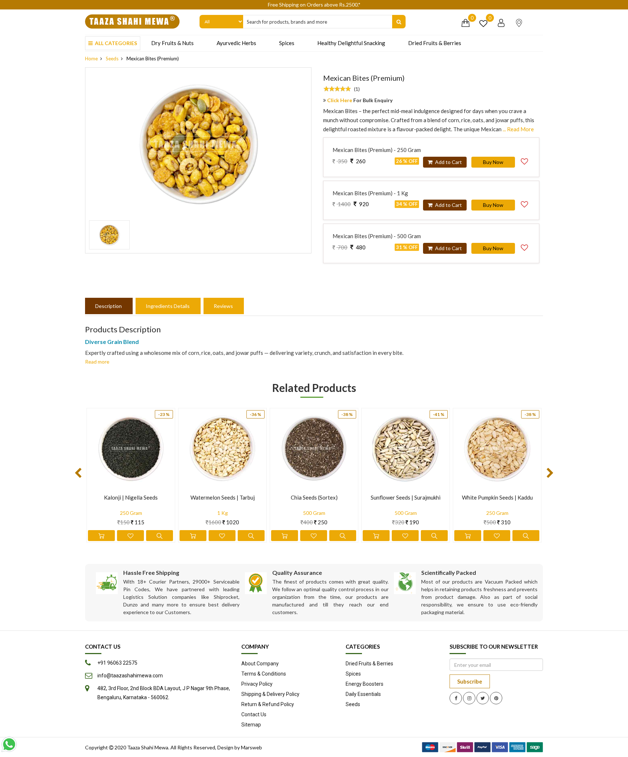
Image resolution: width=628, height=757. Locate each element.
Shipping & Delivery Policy (270, 694)
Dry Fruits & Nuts (172, 43)
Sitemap (251, 725)
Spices (286, 43)
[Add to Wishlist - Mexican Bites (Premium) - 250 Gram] (524, 160)
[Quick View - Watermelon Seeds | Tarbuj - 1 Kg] (251, 535)
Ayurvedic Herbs (236, 43)
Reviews (223, 306)
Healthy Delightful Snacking (351, 43)
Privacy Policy (257, 684)
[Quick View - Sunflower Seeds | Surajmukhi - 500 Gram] (434, 535)
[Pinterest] (496, 698)
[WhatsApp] (9, 744)
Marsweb (251, 747)
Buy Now (493, 162)
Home (91, 58)
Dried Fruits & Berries (434, 43)
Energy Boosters (364, 684)
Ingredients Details (168, 306)
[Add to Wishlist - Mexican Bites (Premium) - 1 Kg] (524, 203)
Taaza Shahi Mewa (147, 747)
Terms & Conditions (263, 674)
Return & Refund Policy (267, 704)
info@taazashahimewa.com (130, 675)
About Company (260, 663)
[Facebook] (456, 698)
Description (108, 306)
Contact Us (253, 714)
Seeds (112, 58)
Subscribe (469, 681)
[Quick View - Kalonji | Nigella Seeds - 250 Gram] (159, 535)
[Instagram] (469, 698)
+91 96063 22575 (117, 663)
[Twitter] (482, 698)
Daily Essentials (363, 694)
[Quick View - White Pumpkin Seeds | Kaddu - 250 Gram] (525, 535)
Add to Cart (448, 162)
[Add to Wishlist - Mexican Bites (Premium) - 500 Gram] (524, 246)
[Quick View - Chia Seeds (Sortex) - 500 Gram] (342, 535)
